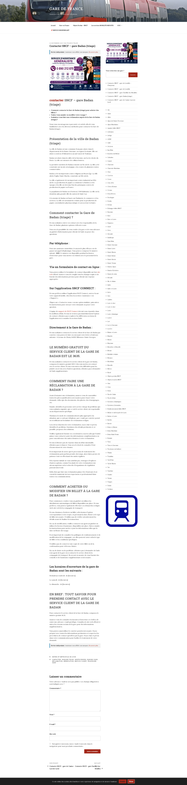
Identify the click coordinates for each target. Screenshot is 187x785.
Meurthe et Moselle (113, 347)
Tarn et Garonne (112, 445)
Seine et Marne (112, 427)
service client (81, 661)
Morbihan (110, 361)
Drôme (109, 205)
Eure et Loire (111, 219)
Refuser (131, 781)
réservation (69, 661)
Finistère (110, 223)
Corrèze (110, 175)
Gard (109, 227)
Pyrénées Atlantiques (114, 402)
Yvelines (110, 489)
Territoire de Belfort (114, 449)
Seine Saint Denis (113, 434)
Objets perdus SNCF (114, 376)
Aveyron (110, 146)
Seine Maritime (112, 431)
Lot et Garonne (112, 325)
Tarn (109, 442)
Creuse (109, 190)
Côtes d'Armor (112, 186)
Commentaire (55, 688)
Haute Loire (111, 248)
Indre (109, 285)
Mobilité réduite (112, 354)
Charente (110, 164)
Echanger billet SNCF (114, 208)
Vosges (109, 482)
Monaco (110, 358)
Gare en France (64, 25)
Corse (109, 179)
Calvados (110, 157)
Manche (109, 336)
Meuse (109, 350)
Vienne (109, 478)
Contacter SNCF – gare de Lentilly (118, 89)
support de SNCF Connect (68, 311)
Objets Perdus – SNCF (80, 25)
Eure (109, 216)
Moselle (110, 365)
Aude (109, 143)
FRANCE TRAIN (72, 43)
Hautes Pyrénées (112, 270)
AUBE (109, 139)
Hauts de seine (112, 274)
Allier (109, 117)
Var (108, 467)
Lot (108, 321)
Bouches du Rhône (113, 154)
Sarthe (109, 420)
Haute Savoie (111, 259)
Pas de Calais (111, 394)
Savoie (109, 423)
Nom (51, 714)
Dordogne (110, 197)
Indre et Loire (112, 289)
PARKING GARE (92, 659)
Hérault (109, 278)
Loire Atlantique (112, 314)
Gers (109, 230)
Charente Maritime (113, 168)
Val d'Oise (110, 460)
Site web (52, 734)
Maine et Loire (112, 332)
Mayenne (110, 343)
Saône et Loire (112, 416)
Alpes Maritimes (112, 124)
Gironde (110, 234)
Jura (108, 296)
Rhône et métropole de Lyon (64, 657)
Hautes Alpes (111, 267)
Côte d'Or (110, 183)
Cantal (109, 161)
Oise (108, 383)
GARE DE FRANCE (66, 9)
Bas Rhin (110, 150)
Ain (108, 110)
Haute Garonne (112, 245)
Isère (109, 292)
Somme (109, 438)
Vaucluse (110, 471)
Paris (109, 391)
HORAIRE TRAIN (68, 659)
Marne (109, 340)
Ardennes (110, 132)
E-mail (52, 724)
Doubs (109, 201)
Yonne (109, 485)
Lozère (109, 329)
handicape (110, 237)
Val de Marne (111, 463)
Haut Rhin (110, 241)
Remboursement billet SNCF (116, 409)
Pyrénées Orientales (114, 405)
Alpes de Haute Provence (115, 121)
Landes (109, 299)
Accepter (122, 781)
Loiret (109, 318)
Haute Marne (111, 252)
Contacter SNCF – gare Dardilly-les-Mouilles (122, 93)
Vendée (109, 474)
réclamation (57, 661)
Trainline (110, 456)
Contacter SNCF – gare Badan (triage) (119, 96)
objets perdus (80, 659)
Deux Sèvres (111, 194)
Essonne (110, 212)
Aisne (109, 113)
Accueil (53, 25)
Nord (109, 372)
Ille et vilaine (111, 281)
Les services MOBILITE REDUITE (102, 25)
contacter (56, 100)
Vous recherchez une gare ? (115, 71)
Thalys (109, 453)
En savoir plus (93, 52)
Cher (109, 172)
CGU (118, 25)
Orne (109, 387)
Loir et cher (111, 303)
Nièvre (109, 369)
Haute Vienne (111, 263)
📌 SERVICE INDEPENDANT (60, 30)
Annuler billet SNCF (113, 128)
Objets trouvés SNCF (114, 380)
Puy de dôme (111, 398)
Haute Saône (111, 256)
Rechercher (132, 75)
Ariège (109, 135)
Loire (109, 310)
